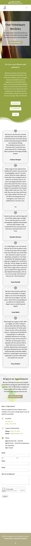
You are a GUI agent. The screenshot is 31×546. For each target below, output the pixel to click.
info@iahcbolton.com (16, 433)
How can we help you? (8, 474)
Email (4, 461)
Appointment (15, 42)
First (2, 457)
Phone (3, 467)
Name (4, 453)
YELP (15, 114)
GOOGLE (15, 103)
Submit (5, 496)
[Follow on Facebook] (15, 543)
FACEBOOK (15, 109)
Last (17, 457)
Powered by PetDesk (20, 538)
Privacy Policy (8, 538)
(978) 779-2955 (15, 1)
